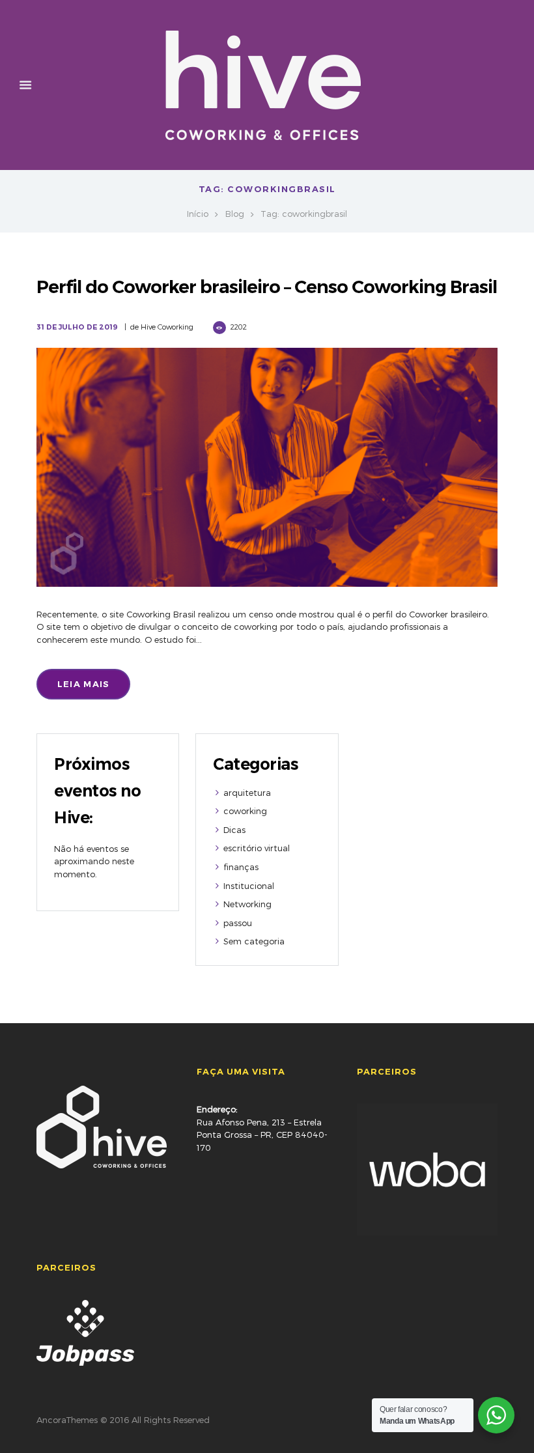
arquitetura (247, 792)
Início (197, 213)
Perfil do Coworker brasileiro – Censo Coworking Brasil (266, 287)
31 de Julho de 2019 (77, 327)
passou (237, 923)
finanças (241, 867)
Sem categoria (254, 941)
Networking (247, 904)
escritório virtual (256, 848)
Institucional (248, 886)
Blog (234, 213)
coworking (245, 811)
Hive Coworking (167, 326)
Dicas (234, 830)
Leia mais (83, 684)
